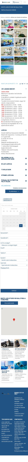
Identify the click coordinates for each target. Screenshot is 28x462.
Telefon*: (3, 253)
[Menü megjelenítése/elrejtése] (24, 2)
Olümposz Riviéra (19, 407)
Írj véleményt (13, 191)
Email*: (3, 248)
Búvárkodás (5, 429)
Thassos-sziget (19, 413)
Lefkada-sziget (19, 403)
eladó (3, 433)
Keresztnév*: (4, 233)
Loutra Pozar (18, 405)
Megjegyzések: (5, 268)
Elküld (14, 291)
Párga (16, 409)
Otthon (2, 17)
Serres (16, 411)
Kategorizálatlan (7, 441)
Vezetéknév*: (4, 238)
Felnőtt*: (3, 258)
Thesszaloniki (18, 415)
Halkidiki (7, 17)
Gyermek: (3, 263)
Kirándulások (6, 431)
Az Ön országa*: (5, 243)
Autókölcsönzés (7, 435)
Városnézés (5, 437)
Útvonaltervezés (9, 303)
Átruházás (5, 439)
